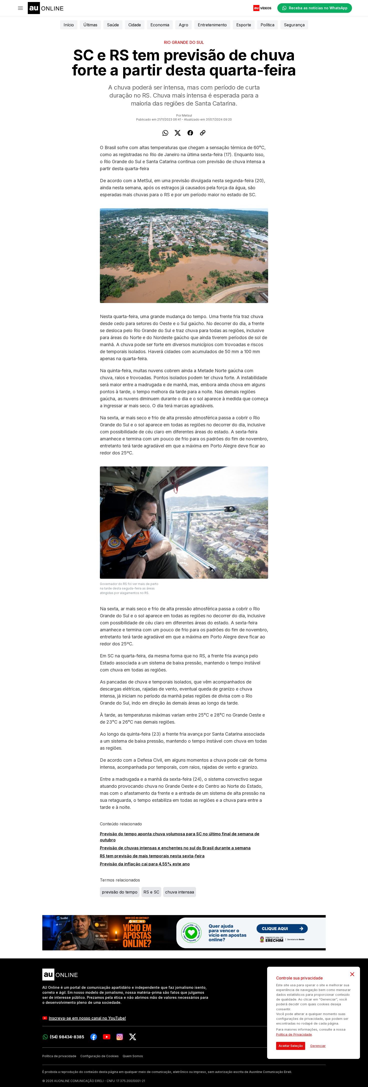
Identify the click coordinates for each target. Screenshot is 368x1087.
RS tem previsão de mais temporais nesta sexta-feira (152, 855)
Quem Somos (133, 1056)
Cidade (134, 24)
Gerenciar (318, 1046)
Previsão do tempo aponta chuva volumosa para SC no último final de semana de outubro (179, 836)
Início (69, 24)
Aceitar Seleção (291, 1046)
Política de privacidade (59, 1056)
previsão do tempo (119, 892)
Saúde (113, 24)
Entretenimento (212, 24)
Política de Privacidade (294, 1034)
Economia (159, 24)
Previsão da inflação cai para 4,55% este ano (145, 863)
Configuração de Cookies (99, 1056)
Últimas (90, 24)
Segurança (294, 24)
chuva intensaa (179, 892)
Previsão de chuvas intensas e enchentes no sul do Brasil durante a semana (175, 847)
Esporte (243, 24)
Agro (183, 24)
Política (267, 24)
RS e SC (151, 892)
